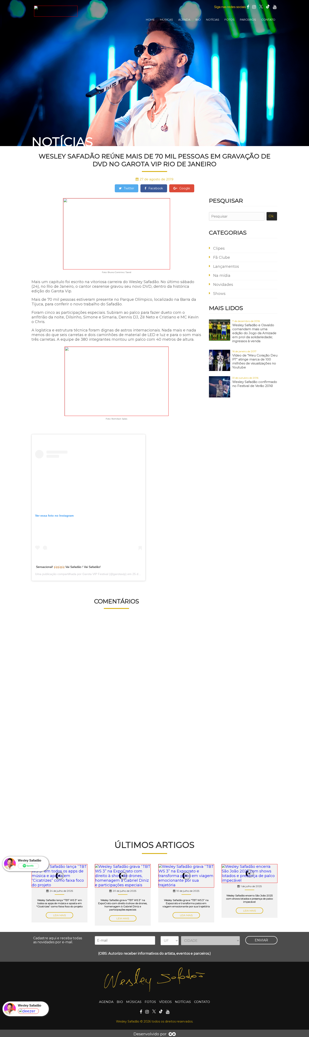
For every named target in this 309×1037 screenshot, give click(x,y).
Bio (198, 19)
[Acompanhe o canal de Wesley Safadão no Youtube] (274, 7)
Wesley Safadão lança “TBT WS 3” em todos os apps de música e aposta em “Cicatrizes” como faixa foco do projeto (59, 903)
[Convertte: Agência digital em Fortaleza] (172, 1034)
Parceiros (248, 19)
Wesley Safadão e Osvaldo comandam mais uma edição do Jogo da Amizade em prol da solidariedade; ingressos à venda (254, 333)
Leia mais (59, 915)
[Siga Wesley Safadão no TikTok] (268, 7)
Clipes (219, 248)
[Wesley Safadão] (56, 11)
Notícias (212, 19)
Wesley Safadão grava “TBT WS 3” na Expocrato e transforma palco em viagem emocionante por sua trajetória (186, 903)
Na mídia (221, 275)
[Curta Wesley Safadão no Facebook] (248, 7)
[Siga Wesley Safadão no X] (261, 7)
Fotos (229, 19)
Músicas (166, 19)
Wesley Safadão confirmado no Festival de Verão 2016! (254, 384)
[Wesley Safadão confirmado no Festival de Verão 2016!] (219, 387)
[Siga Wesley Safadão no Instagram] (254, 7)
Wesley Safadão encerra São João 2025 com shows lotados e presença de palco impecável (249, 898)
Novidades (223, 284)
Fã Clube (221, 257)
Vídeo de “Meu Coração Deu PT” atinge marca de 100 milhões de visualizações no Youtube (254, 361)
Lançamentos (226, 266)
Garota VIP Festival (95, 574)
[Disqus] (116, 670)
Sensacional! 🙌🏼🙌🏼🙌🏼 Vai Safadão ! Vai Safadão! (68, 567)
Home (150, 19)
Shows (219, 293)
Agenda (184, 19)
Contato (268, 19)
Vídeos (165, 1002)
